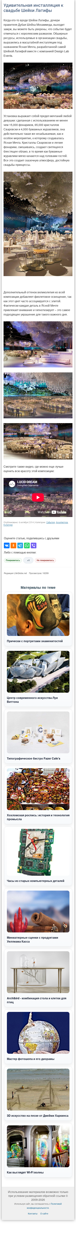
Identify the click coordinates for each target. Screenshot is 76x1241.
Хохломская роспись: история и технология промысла (38, 817)
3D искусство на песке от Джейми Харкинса (37, 1115)
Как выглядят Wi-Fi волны (25, 1172)
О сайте (44, 1213)
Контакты (32, 1213)
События (50, 522)
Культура (8, 525)
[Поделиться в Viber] (33, 545)
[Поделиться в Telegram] (20, 545)
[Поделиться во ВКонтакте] (7, 545)
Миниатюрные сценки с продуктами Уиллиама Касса (32, 939)
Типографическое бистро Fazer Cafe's (33, 758)
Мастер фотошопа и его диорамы (30, 1059)
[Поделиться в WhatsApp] (27, 545)
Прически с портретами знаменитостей (35, 641)
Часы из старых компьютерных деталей (35, 881)
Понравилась (13, 560)
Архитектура (62, 522)
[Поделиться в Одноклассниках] (13, 545)
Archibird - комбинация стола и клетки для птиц (36, 1000)
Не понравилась (45, 560)
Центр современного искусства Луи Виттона (32, 700)
